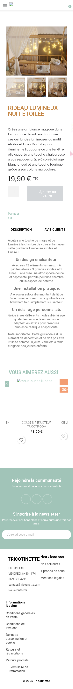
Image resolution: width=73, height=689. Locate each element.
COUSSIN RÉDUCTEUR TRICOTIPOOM (36, 424)
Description (21, 229)
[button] (10, 51)
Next (62, 413)
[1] (66, 534)
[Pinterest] (40, 216)
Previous (11, 413)
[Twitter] (33, 216)
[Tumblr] (47, 216)
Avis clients (55, 229)
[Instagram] (36, 499)
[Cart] (67, 5)
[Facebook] (25, 216)
